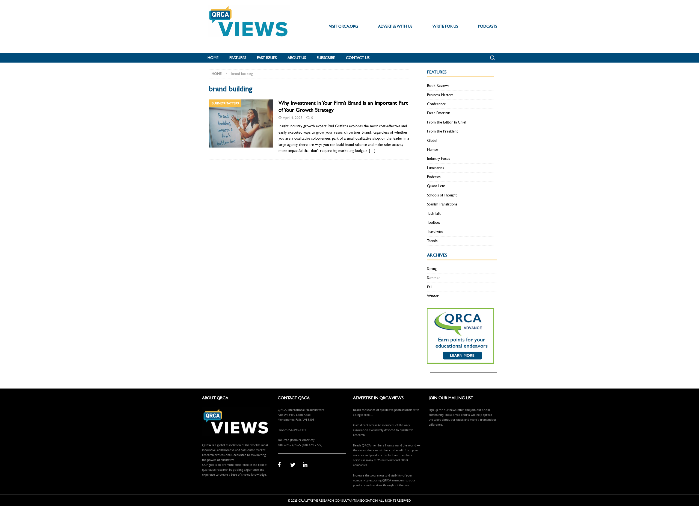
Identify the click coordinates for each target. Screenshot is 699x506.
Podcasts (433, 177)
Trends (432, 241)
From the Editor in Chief (446, 122)
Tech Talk (434, 213)
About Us (297, 57)
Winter (433, 296)
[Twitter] (294, 465)
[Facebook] (282, 465)
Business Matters (440, 95)
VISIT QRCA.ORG (343, 26)
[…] (372, 150)
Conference (436, 104)
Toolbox (433, 222)
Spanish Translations (442, 204)
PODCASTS (487, 26)
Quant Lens (436, 186)
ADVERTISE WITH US (395, 26)
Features (237, 57)
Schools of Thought (442, 195)
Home (213, 57)
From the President (442, 131)
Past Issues (267, 57)
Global (432, 140)
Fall (429, 287)
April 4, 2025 (293, 118)
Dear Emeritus (438, 113)
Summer (433, 277)
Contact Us (357, 57)
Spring (432, 268)
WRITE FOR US (445, 26)
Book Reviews (438, 85)
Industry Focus (438, 158)
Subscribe (326, 57)
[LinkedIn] (307, 465)
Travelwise (435, 231)
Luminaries (435, 168)
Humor (433, 149)
